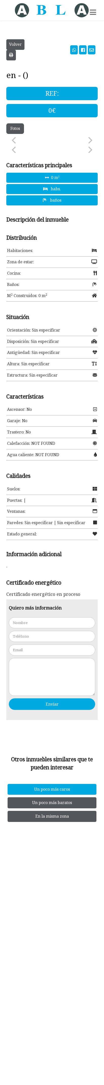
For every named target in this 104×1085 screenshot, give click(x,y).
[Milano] (52, 10)
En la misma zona (52, 816)
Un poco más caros (52, 789)
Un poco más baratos (52, 802)
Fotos (15, 128)
